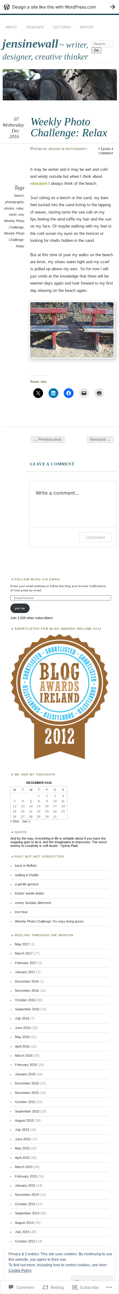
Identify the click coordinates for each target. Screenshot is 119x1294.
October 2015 (25, 1102)
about (11, 27)
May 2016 (22, 1037)
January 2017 (25, 972)
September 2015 (27, 1111)
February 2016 (26, 1064)
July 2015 (22, 1129)
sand (12, 214)
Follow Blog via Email (37, 579)
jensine (54, 149)
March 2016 (24, 1055)
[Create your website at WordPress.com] (59, 7)
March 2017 (24, 953)
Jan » (26, 821)
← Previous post (47, 439)
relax (19, 208)
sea (20, 214)
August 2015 (24, 1120)
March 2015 (24, 1167)
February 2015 (26, 1176)
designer (35, 27)
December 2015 (27, 1083)
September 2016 (27, 1009)
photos (9, 208)
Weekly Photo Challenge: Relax (14, 239)
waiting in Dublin (26, 875)
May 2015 (22, 1148)
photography (76, 149)
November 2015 (27, 1093)
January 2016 (25, 1074)
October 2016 (25, 1000)
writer (86, 27)
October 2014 (25, 1204)
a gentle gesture (27, 884)
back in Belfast (26, 865)
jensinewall (30, 43)
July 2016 (22, 1018)
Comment (95, 537)
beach (18, 195)
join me (20, 608)
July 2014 (22, 1232)
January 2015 (25, 1185)
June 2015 (23, 1139)
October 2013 (25, 1241)
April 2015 (22, 1158)
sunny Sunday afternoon (33, 903)
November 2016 (27, 990)
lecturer (62, 27)
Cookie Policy (20, 1270)
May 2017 (22, 944)
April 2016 (22, 1046)
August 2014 (24, 1222)
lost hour (21, 912)
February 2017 (26, 963)
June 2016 (23, 1028)
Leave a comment (106, 151)
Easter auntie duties (29, 893)
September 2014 (27, 1213)
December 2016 (27, 981)
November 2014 (27, 1194)
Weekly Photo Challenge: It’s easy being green (49, 921)
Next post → (100, 439)
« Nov (14, 821)
